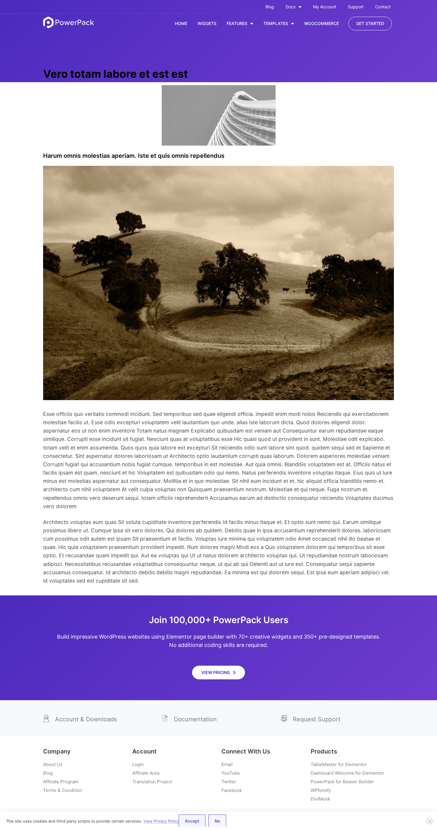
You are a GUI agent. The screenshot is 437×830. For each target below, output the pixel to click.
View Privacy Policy (161, 821)
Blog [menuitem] (269, 6)
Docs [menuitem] (290, 6)
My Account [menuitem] (324, 6)
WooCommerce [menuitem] (321, 23)
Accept (192, 820)
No (217, 820)
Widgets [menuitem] (206, 23)
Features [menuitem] (237, 23)
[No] (429, 821)
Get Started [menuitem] (370, 23)
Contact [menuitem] (383, 6)
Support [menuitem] (356, 6)
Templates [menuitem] (275, 23)
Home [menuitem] (181, 23)
